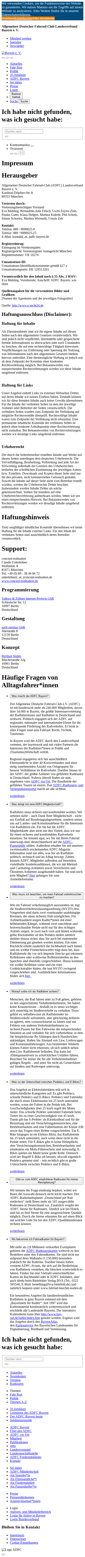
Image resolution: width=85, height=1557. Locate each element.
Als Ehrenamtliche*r (23, 1479)
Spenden (15, 42)
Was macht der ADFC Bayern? (30, 696)
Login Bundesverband (24, 1519)
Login (14, 90)
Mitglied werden (20, 38)
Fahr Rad (16, 67)
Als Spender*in (20, 1475)
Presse (14, 86)
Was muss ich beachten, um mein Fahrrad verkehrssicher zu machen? (46, 896)
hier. (28, 976)
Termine (15, 1380)
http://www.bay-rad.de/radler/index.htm (36, 1316)
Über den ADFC (21, 1431)
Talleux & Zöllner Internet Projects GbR (28, 598)
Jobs (13, 1446)
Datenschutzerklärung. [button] (16, 14)
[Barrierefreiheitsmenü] (3, 57)
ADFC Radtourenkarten (42, 1251)
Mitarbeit (16, 1438)
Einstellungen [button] (23, 18)
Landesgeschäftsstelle (24, 1453)
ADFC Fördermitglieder (25, 1457)
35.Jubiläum (18, 75)
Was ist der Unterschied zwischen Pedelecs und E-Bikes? (46, 1081)
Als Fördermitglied (22, 1483)
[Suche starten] (6, 136)
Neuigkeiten (18, 1376)
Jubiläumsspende (21, 1420)
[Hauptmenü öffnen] (11, 57)
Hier (32, 875)
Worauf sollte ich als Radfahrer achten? (35, 991)
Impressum (17, 1535)
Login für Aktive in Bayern (27, 1515)
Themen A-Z (18, 1402)
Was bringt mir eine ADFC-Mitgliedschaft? (36, 804)
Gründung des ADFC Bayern (29, 1412)
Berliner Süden (11, 656)
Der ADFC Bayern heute (26, 1416)
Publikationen (19, 1442)
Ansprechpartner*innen (25, 1501)
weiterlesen (17, 796)
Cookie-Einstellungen (24, 1542)
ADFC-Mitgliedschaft (24, 1471)
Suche (14, 101)
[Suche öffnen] (7, 57)
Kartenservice (24, 1325)
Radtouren (17, 1383)
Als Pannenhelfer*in (23, 1486)
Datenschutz (18, 1539)
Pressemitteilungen (22, 1497)
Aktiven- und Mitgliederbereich (30, 1512)
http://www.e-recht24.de (28, 305)
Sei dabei (16, 82)
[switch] (32, 146)
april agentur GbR (13, 627)
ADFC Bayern (19, 78)
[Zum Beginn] (3, 1554)
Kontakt (15, 1461)
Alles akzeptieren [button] (43, 18)
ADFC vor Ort (40, 781)
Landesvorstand (20, 1449)
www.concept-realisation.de (20, 581)
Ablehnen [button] (8, 18)
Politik (14, 71)
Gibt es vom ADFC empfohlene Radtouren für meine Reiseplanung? (47, 1181)
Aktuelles (16, 63)
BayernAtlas (49, 1321)
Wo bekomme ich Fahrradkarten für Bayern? (38, 1239)
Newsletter (17, 46)
